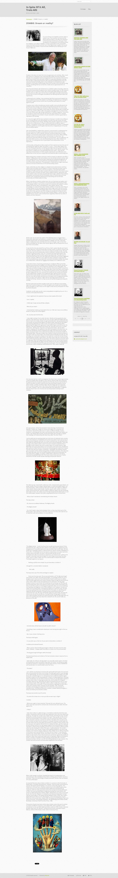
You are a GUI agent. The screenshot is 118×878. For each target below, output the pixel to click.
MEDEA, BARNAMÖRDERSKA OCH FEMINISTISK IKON (81, 184)
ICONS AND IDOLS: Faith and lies (82, 214)
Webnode (47, 875)
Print (91, 875)
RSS (85, 875)
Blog (89, 9)
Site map (79, 875)
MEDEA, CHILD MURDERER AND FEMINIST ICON (81, 154)
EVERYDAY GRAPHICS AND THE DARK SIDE (81, 38)
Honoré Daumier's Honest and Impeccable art (81, 270)
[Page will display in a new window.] (33, 40)
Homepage (83, 9)
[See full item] (78, 32)
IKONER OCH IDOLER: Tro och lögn (82, 242)
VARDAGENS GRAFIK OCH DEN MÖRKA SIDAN (82, 67)
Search (90, 1)
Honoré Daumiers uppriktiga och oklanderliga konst (82, 299)
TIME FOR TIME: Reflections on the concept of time (81, 96)
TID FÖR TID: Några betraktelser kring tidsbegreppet (79, 126)
